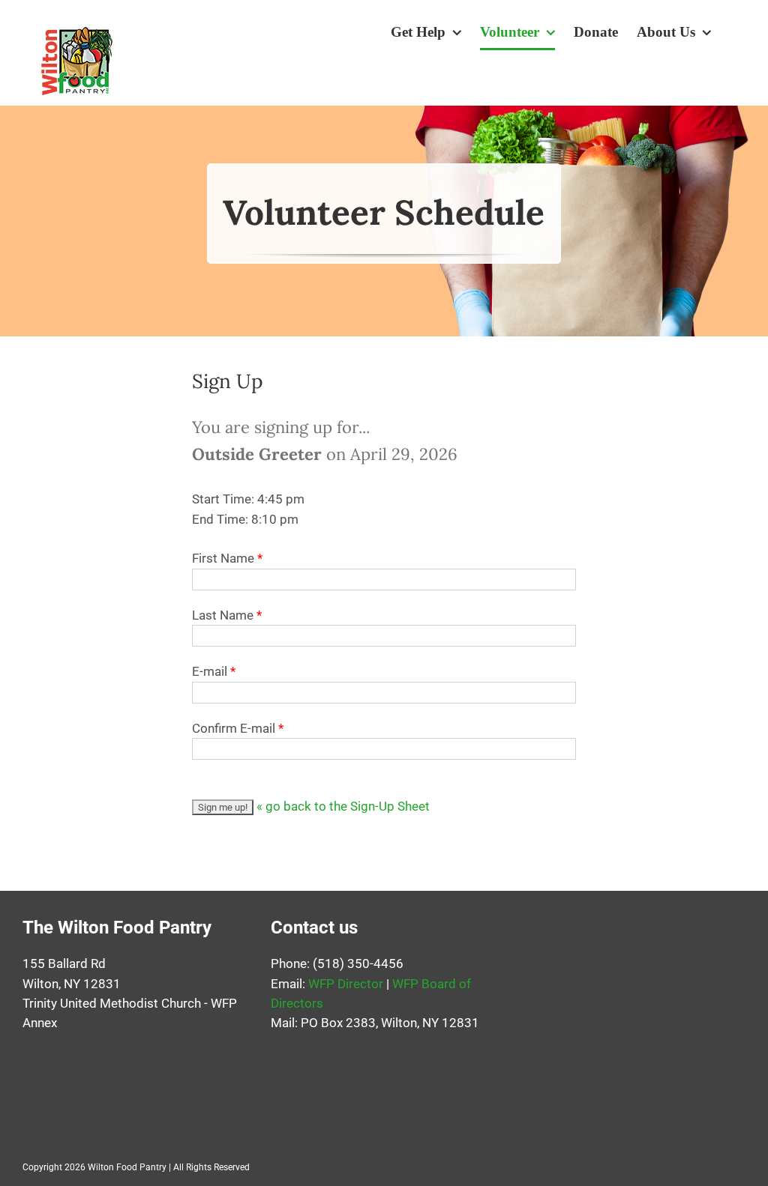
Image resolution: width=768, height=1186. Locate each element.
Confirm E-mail (233, 728)
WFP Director (345, 983)
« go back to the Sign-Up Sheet (343, 806)
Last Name (223, 615)
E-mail (209, 671)
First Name (223, 558)
